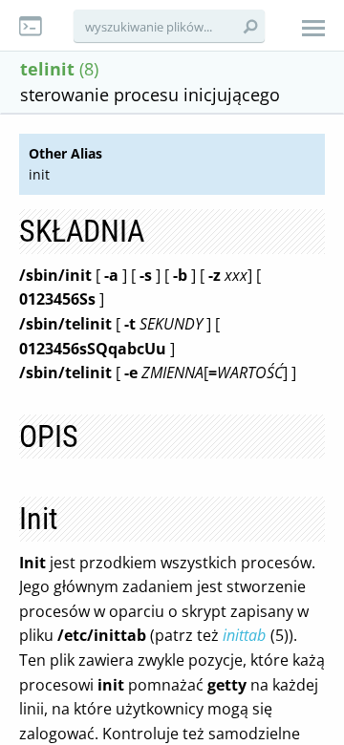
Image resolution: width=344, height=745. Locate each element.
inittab (244, 635)
